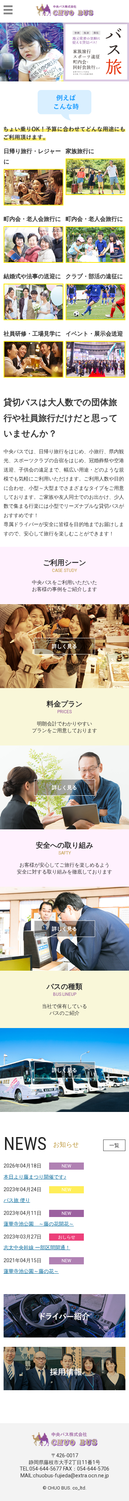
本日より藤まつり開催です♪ (35, 1177)
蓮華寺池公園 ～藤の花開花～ (39, 1224)
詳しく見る (64, 646)
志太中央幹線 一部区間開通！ (37, 1247)
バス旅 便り (17, 1200)
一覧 (114, 1145)
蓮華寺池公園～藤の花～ (31, 1271)
